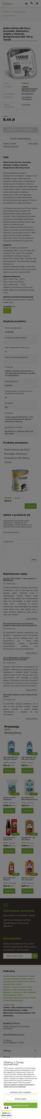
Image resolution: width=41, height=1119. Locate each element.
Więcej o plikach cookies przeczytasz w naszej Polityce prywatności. (19, 1086)
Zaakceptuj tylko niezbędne (20, 1092)
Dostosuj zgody (20, 1099)
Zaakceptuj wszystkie (20, 1105)
